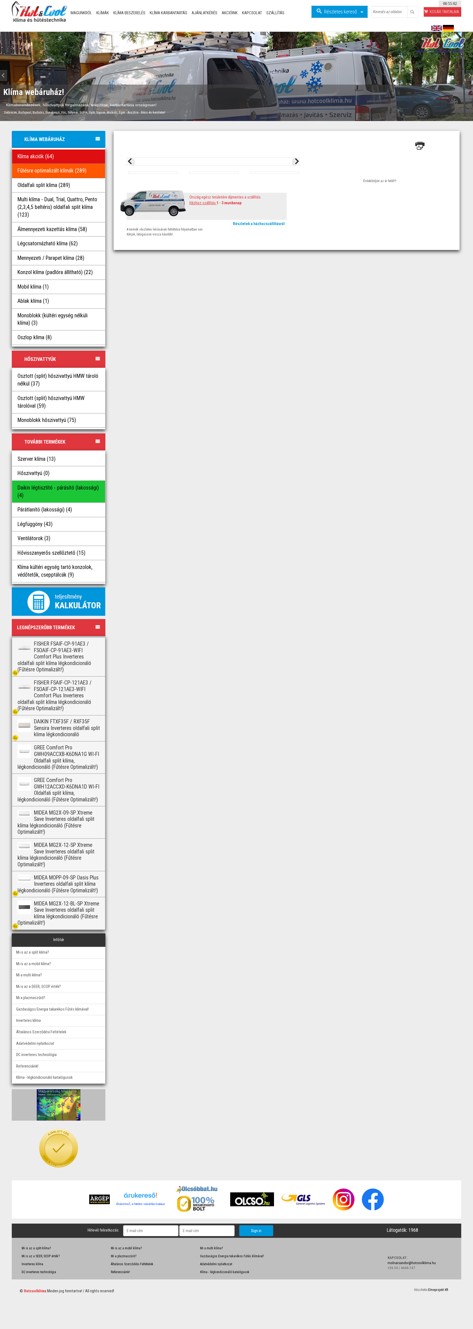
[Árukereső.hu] (140, 1197)
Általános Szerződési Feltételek (41, 1032)
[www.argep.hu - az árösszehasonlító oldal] (99, 1199)
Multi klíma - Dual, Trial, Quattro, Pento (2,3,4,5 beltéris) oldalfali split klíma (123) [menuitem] (57, 207)
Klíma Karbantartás (168, 12)
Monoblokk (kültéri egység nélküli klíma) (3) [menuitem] (53, 319)
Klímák (102, 12)
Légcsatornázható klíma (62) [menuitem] (48, 243)
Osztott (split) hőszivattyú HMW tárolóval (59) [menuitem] (51, 402)
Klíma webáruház (44, 139)
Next (468, 75)
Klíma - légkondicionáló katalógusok (44, 1077)
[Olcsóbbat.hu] (197, 1203)
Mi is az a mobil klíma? (33, 964)
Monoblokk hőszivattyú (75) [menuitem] (47, 420)
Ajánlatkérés (204, 12)
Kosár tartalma (445, 12)
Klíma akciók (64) (36, 156)
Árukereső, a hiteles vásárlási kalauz (140, 1204)
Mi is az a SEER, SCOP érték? (38, 986)
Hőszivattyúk (40, 359)
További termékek (44, 442)
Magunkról (81, 12)
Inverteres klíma (28, 1020)
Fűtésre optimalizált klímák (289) (52, 171)
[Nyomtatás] (420, 146)
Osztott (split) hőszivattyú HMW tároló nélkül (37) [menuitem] (58, 380)
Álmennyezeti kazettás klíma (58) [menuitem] (52, 229)
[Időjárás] (58, 1105)
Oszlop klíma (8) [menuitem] (35, 337)
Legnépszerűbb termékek (46, 627)
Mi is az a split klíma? (32, 952)
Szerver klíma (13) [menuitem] (37, 459)
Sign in (256, 1231)
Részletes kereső (341, 12)
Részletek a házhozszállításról (259, 223)
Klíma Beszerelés (129, 12)
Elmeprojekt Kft (438, 1290)
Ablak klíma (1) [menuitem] (33, 301)
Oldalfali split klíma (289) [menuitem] (44, 185)
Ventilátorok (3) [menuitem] (34, 538)
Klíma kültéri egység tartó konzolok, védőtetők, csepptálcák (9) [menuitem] (55, 571)
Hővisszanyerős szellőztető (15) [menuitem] (51, 553)
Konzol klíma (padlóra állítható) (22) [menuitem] (55, 272)
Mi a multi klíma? (29, 975)
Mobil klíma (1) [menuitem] (33, 287)
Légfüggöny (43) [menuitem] (35, 524)
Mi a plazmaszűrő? (30, 998)
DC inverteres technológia (36, 1054)
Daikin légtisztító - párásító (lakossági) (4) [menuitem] (58, 492)
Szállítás (275, 12)
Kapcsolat (252, 12)
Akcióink (230, 12)
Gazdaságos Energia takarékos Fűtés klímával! (52, 1009)
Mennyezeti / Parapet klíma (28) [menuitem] (51, 258)
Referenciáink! (27, 1066)
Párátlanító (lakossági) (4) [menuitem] (45, 510)
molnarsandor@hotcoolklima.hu (412, 1263)
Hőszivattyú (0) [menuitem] (34, 473)
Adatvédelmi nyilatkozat (35, 1043)
